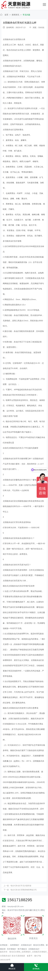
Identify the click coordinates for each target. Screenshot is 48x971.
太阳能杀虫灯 (26, 945)
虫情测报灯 (14, 945)
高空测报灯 (11, 949)
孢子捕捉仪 (22, 949)
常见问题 (26, 15)
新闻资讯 (15, 15)
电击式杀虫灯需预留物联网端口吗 (24, 890)
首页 (6, 15)
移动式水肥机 (38, 945)
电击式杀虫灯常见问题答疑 (21, 886)
